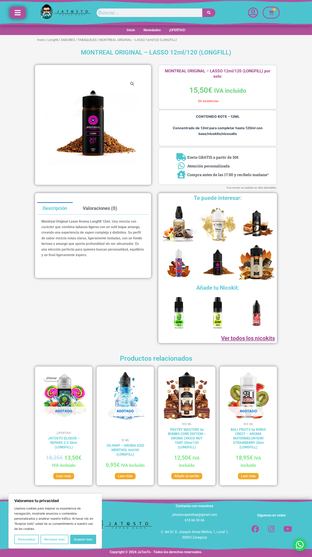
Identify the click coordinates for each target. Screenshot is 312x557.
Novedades (152, 30)
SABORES (68, 40)
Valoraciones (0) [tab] (100, 208)
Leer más (63, 476)
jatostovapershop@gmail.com (194, 515)
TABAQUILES (87, 40)
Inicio (131, 30)
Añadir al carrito (186, 476)
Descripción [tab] (55, 208)
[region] (55, 521)
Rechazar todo (54, 539)
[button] (132, 84)
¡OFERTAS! (177, 30)
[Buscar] (209, 12)
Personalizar (26, 539)
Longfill (53, 40)
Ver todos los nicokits (248, 338)
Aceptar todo (83, 539)
